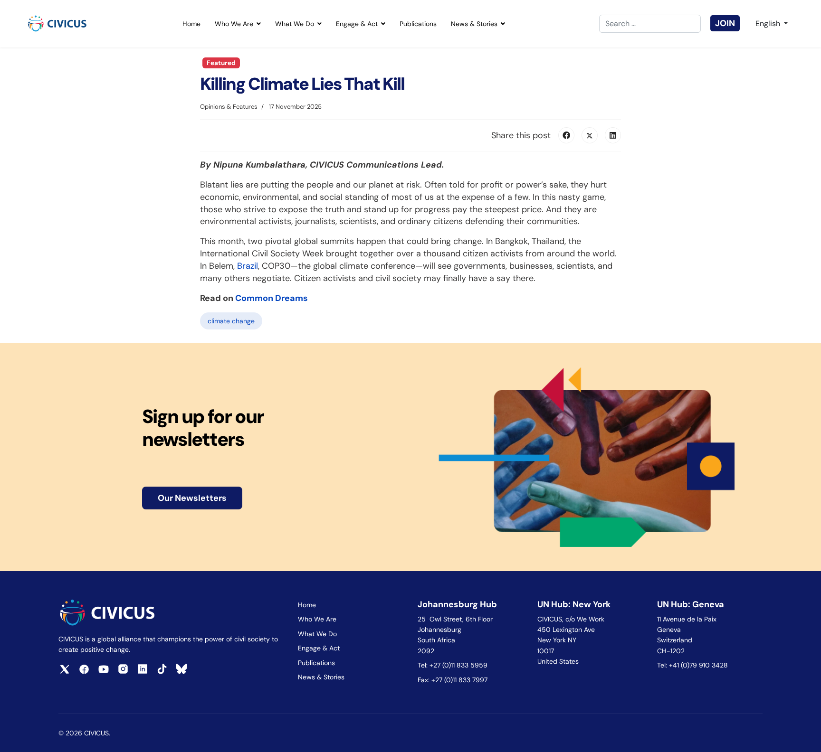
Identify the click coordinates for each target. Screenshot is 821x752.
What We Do (294, 23)
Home (191, 23)
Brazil (247, 266)
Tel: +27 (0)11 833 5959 (453, 665)
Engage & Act (357, 23)
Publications (418, 23)
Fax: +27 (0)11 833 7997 (452, 680)
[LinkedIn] (613, 135)
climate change (231, 321)
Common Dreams (271, 298)
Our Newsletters (192, 498)
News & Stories (474, 23)
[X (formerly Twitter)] (590, 135)
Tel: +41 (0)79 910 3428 (692, 665)
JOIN (725, 23)
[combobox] (650, 24)
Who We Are (234, 23)
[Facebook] (566, 135)
